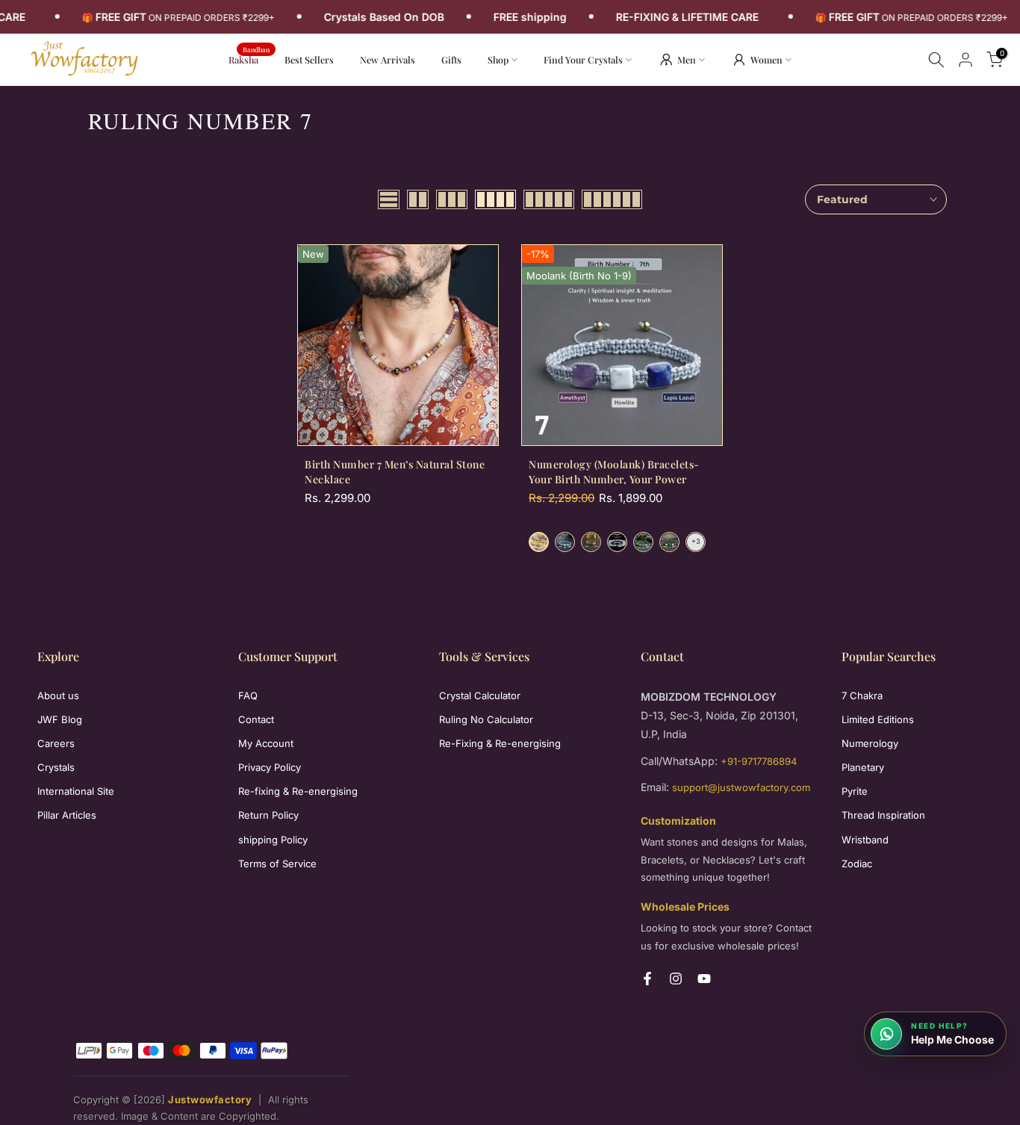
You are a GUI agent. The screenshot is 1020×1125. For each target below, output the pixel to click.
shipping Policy (273, 840)
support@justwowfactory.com (741, 787)
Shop (498, 59)
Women (766, 59)
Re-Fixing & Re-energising (500, 743)
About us (58, 695)
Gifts (451, 59)
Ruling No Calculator (486, 719)
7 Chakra (862, 695)
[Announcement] (182, 17)
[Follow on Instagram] (675, 979)
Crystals (56, 767)
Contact (256, 719)
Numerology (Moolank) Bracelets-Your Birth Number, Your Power (614, 471)
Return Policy (268, 815)
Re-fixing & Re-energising (298, 791)
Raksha (249, 59)
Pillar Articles (66, 815)
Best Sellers (309, 59)
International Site (75, 791)
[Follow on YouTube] (704, 979)
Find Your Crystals (583, 59)
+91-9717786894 (759, 761)
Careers (56, 743)
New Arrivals (393, 59)
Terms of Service (277, 864)
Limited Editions (878, 719)
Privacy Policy (269, 767)
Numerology (870, 743)
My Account (265, 743)
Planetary (863, 767)
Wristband (865, 840)
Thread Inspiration (883, 815)
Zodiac (857, 864)
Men (686, 59)
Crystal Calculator (479, 695)
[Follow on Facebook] (647, 979)
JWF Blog (59, 719)
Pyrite (855, 791)
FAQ (248, 695)
